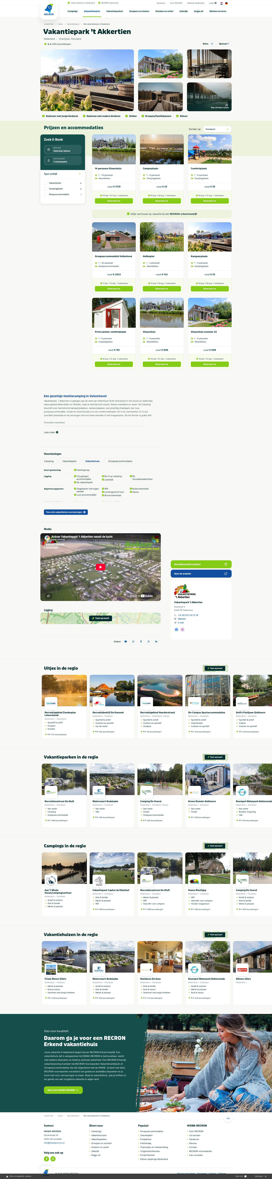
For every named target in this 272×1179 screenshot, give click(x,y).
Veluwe (166, 716)
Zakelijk (183, 11)
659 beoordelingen (61, 44)
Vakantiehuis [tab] (92, 461)
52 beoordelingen (154, 732)
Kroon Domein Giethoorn (202, 801)
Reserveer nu (114, 201)
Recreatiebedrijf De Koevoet (108, 712)
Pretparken (145, 1139)
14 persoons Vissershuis (108, 168)
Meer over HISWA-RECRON (61, 1090)
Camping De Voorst (151, 801)
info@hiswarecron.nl (54, 1142)
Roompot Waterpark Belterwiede (206, 978)
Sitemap (222, 1173)
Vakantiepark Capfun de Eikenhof (111, 890)
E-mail (181, 622)
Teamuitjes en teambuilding (154, 1147)
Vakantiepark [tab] (69, 461)
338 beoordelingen (59, 998)
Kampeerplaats (199, 256)
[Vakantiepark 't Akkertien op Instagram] (182, 629)
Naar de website (182, 573)
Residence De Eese (150, 978)
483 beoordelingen (154, 820)
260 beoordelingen (202, 909)
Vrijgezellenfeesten (150, 1151)
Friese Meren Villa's (55, 978)
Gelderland (61, 719)
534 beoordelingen (250, 820)
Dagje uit (198, 11)
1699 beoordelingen (59, 820)
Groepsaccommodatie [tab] (120, 461)
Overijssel (204, 716)
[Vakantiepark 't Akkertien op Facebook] (176, 629)
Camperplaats (150, 168)
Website (182, 619)
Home (60, 24)
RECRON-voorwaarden (200, 1151)
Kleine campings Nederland (154, 1159)
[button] (229, 708)
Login (211, 3)
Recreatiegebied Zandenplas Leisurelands (60, 714)
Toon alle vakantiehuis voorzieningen (64, 512)
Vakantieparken (114, 11)
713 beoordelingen (154, 998)
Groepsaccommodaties (151, 1131)
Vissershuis (149, 331)
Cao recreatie (196, 1155)
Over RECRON (176, 3)
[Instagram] (53, 1158)
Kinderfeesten (147, 1155)
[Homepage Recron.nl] (46, 1172)
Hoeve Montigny (197, 890)
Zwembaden (146, 1135)
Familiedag (145, 1143)
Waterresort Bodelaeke (105, 801)
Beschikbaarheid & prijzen (187, 564)
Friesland (108, 716)
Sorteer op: (195, 129)
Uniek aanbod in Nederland (83, 3)
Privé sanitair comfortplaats (110, 331)
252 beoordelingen (106, 732)
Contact (193, 1147)
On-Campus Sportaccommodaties (206, 712)
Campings (73, 11)
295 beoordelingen (202, 817)
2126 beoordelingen (250, 732)
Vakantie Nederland (195, 3)
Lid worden (194, 1135)
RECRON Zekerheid (109, 3)
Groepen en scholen (139, 11)
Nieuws (193, 1143)
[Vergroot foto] (160, 63)
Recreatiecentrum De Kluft (59, 801)
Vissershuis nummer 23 (204, 331)
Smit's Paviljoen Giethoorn (250, 712)
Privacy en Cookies (186, 1173)
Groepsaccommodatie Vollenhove (113, 256)
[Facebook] (46, 1158)
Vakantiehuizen (92, 11)
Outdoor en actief (164, 11)
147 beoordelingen (59, 734)
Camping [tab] (49, 461)
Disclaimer (202, 1173)
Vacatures (161, 3)
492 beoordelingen (106, 817)
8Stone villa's (243, 978)
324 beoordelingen (202, 732)
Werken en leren (218, 11)
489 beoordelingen (106, 909)
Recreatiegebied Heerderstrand (157, 712)
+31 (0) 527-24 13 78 (188, 615)
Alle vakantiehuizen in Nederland (96, 24)
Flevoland (156, 805)
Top (228, 1118)
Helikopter (149, 256)
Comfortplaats (199, 168)
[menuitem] (72, 11)
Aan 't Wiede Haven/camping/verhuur (58, 891)
